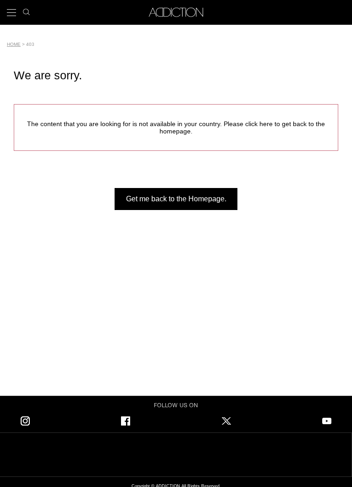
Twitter (226, 419)
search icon (26, 9)
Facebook (125, 419)
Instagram (25, 419)
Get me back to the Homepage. (176, 199)
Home (14, 44)
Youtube (326, 419)
